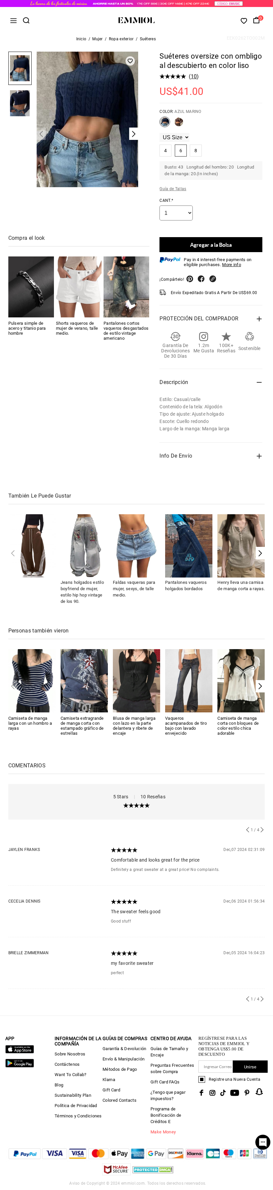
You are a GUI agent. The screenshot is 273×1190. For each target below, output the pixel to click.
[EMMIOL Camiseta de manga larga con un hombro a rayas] (32, 680)
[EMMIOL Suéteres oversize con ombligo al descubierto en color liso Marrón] (178, 124)
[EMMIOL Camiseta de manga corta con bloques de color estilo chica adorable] (241, 680)
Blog (59, 1084)
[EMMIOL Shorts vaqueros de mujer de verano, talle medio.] (79, 286)
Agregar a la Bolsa (211, 244)
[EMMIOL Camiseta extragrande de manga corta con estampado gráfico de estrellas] (84, 680)
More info (231, 264)
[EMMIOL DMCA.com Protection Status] (153, 1173)
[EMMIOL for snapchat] (259, 1092)
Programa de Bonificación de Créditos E (165, 1115)
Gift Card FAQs (164, 1081)
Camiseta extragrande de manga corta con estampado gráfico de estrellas (82, 726)
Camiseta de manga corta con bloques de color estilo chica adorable (238, 726)
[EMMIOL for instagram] (212, 1092)
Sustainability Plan (73, 1095)
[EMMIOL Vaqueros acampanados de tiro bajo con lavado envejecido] (188, 680)
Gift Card (111, 1089)
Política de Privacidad (76, 1105)
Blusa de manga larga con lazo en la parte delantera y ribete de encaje (134, 726)
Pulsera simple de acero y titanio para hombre (27, 328)
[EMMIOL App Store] (19, 1051)
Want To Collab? (71, 1074)
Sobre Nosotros (70, 1053)
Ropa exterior (121, 39)
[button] (260, 553)
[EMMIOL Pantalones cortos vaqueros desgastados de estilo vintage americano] (126, 286)
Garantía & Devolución (124, 1048)
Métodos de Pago (120, 1069)
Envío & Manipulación (123, 1058)
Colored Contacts (119, 1100)
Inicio (81, 39)
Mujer (97, 39)
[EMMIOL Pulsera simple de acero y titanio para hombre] (31, 286)
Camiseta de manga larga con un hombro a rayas (30, 723)
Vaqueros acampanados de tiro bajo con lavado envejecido (186, 726)
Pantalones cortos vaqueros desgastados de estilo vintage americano (126, 331)
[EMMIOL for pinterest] (247, 1092)
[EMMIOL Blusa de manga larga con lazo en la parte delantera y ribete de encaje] (136, 680)
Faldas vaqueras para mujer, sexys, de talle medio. (134, 588)
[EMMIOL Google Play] (19, 1065)
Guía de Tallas (172, 189)
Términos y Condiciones (78, 1115)
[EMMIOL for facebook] (201, 1092)
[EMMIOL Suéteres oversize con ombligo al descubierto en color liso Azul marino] (164, 124)
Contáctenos (67, 1064)
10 (194, 76)
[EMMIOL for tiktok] (222, 1092)
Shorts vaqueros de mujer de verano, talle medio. (77, 328)
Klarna (109, 1079)
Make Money (163, 1131)
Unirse (250, 1066)
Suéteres (148, 39)
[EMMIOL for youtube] (234, 1092)
